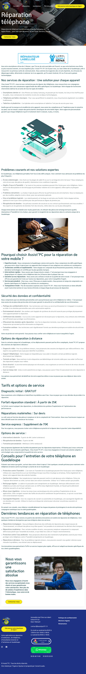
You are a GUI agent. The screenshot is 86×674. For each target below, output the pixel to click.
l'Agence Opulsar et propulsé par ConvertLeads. (28, 666)
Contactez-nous (9, 37)
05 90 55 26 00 (48, 656)
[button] (25, 6)
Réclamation (48, 6)
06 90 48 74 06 (35, 656)
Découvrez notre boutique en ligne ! (70, 6)
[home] (6, 6)
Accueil (15, 6)
